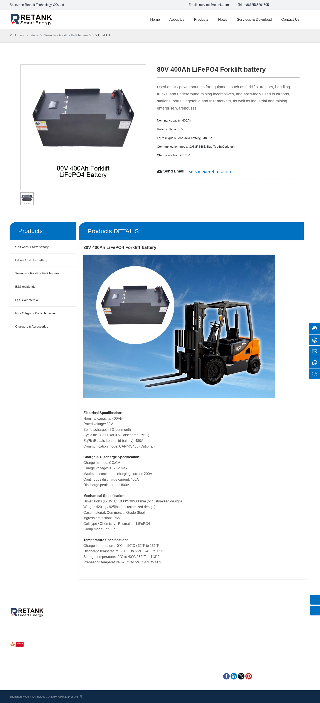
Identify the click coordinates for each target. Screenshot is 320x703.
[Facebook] (226, 676)
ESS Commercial (142, 640)
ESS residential (182, 628)
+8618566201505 (26, 633)
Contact (76, 634)
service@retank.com (210, 171)
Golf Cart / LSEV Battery (147, 622)
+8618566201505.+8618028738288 (254, 624)
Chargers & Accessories (147, 647)
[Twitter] (241, 676)
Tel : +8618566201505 (253, 5)
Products (33, 35)
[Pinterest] (248, 676)
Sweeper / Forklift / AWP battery (66, 35)
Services (76, 628)
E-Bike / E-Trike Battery (188, 622)
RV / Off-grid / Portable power (192, 640)
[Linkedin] (234, 676)
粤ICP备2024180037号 (68, 696)
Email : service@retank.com (209, 5)
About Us (77, 622)
